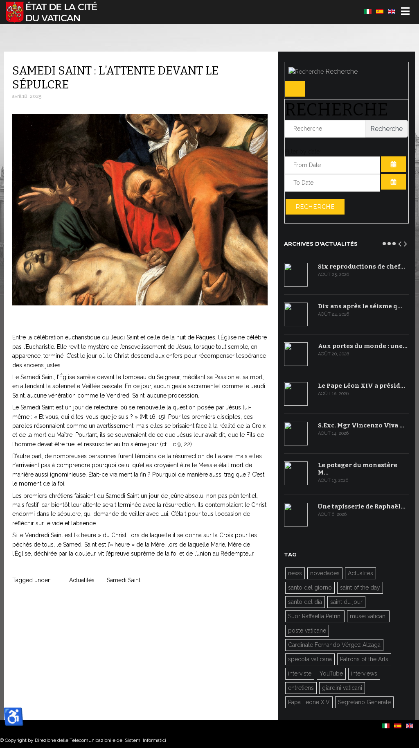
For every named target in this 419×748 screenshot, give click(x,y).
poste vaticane (307, 630)
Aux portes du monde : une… (363, 346)
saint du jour (346, 602)
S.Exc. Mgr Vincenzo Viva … (361, 425)
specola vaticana (310, 659)
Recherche (315, 206)
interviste (299, 673)
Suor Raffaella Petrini (315, 616)
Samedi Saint (123, 580)
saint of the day (360, 587)
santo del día (305, 602)
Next (406, 242)
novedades (325, 573)
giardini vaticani (342, 688)
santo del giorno (310, 587)
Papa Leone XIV (309, 702)
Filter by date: (303, 151)
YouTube (331, 673)
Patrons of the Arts (364, 659)
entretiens (301, 688)
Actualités (82, 580)
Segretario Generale (364, 702)
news (295, 573)
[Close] (295, 89)
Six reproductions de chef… (361, 266)
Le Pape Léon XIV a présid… (361, 385)
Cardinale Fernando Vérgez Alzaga (334, 645)
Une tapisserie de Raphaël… (361, 506)
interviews (364, 673)
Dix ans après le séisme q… (360, 306)
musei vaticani (368, 616)
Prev (400, 242)
